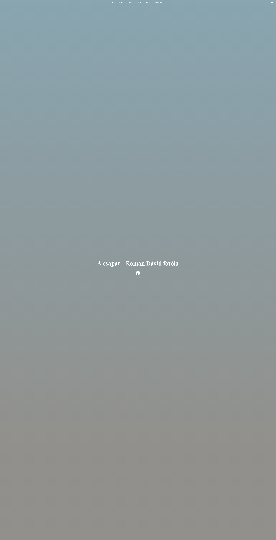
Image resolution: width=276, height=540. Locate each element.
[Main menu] (272, 2)
